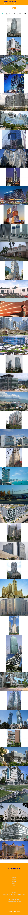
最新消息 (14, 879)
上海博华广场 (14, 177)
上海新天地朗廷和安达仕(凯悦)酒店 (14, 270)
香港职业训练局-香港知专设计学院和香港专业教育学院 (14, 757)
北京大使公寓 (14, 700)
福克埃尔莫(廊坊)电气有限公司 (14, 495)
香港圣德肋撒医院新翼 (14, 775)
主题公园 (7, 14)
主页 (14, 876)
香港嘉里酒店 (14, 345)
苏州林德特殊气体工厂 (14, 233)
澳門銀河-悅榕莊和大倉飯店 (14, 850)
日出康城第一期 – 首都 (14, 682)
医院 (25, 14)
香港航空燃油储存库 (14, 401)
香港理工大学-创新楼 (14, 663)
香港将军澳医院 (14, 289)
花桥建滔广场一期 (14, 364)
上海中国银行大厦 (14, 626)
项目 (14, 885)
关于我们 (14, 878)
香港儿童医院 (14, 439)
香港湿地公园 (14, 794)
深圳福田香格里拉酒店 (14, 27)
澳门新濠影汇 (14, 326)
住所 (14, 14)
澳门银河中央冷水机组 (14, 588)
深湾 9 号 (14, 102)
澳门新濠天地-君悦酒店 (14, 551)
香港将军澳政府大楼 (14, 46)
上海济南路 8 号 (14, 457)
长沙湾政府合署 (14, 139)
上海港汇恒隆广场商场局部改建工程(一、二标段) (14, 719)
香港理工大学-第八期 (14, 738)
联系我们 (14, 883)
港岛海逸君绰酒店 (14, 476)
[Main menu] (23, 3)
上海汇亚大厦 (14, 644)
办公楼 (19, 14)
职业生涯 (14, 881)
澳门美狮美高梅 (14, 214)
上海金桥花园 (14, 252)
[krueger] (9, 2)
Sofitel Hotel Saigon (14, 83)
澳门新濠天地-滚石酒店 (14, 570)
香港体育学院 (14, 831)
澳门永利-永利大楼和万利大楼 (14, 308)
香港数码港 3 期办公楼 (14, 121)
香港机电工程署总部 (14, 813)
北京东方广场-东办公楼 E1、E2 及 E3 (14, 158)
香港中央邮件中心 (14, 513)
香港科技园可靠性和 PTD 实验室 (14, 383)
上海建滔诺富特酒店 (14, 196)
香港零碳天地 (14, 65)
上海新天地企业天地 (14, 532)
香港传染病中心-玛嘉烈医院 (14, 420)
